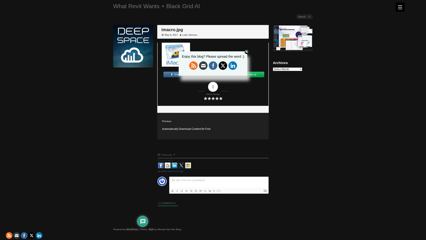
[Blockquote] (200, 191)
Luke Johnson (189, 35)
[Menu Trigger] (400, 7)
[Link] (210, 191)
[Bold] (172, 191)
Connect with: (165, 160)
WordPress (132, 229)
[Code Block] (205, 191)
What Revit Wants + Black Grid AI (156, 6)
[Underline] (182, 191)
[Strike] (186, 191)
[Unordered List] (196, 191)
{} (214, 191)
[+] (219, 191)
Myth (151, 229)
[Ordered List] (191, 191)
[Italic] (177, 191)
